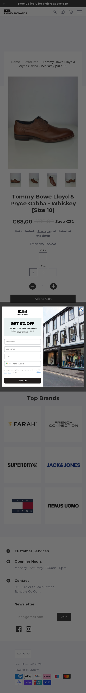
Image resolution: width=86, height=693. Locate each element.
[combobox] (7, 363)
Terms (9, 373)
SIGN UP (22, 380)
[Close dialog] (81, 309)
